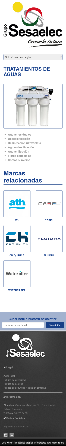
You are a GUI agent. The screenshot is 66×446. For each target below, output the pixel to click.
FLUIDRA (49, 255)
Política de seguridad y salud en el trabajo (25, 387)
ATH (16, 220)
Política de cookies (13, 383)
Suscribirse (55, 325)
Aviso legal (9, 375)
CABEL (49, 220)
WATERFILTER (17, 290)
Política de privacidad (15, 380)
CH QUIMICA (17, 255)
